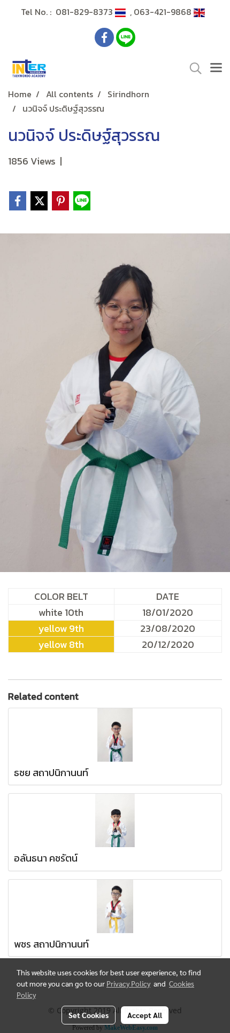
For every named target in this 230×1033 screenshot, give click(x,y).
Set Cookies (88, 1015)
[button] (192, 68)
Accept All (144, 1015)
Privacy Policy (128, 983)
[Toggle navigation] (216, 68)
